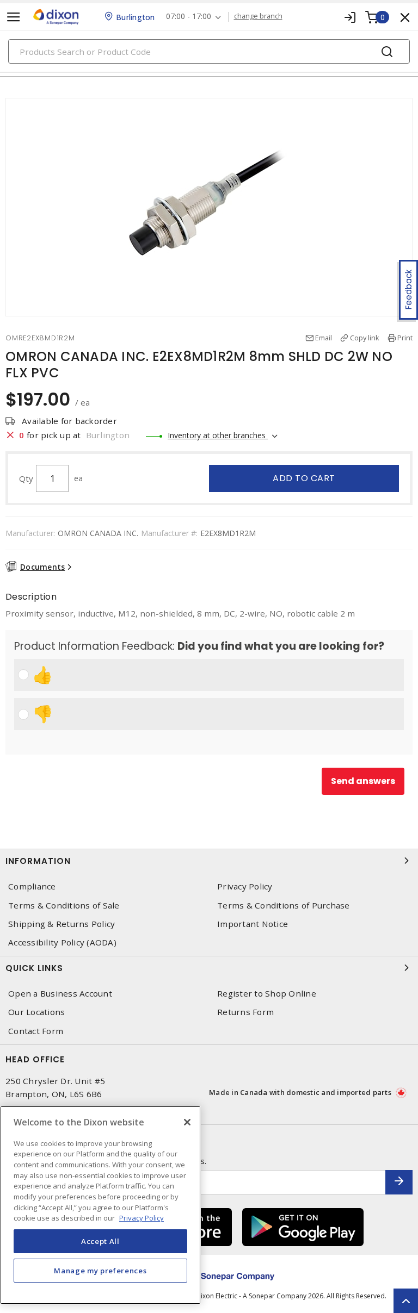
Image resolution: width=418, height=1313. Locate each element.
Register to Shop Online (266, 993)
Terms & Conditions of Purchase (283, 905)
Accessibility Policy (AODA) (62, 942)
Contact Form (35, 1031)
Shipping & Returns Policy (61, 924)
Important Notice (252, 924)
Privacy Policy (245, 886)
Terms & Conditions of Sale (64, 905)
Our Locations (36, 1012)
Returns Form (245, 1012)
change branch (258, 16)
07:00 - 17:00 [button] (188, 16)
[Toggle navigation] (13, 17)
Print (405, 338)
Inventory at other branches (218, 435)
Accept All (100, 1241)
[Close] (187, 1122)
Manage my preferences (100, 1270)
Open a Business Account (60, 993)
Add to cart (304, 478)
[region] (100, 1205)
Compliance (32, 886)
